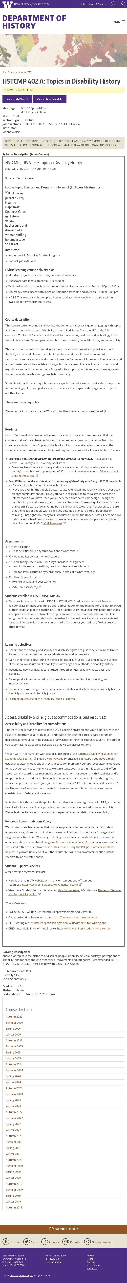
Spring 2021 (13, 1148)
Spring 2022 (13, 1124)
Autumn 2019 (14, 1184)
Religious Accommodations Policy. (64, 842)
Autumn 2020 (14, 1160)
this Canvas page (69, 890)
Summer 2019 (14, 1189)
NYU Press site (52, 523)
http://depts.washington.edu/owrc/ (75, 917)
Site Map (91, 1262)
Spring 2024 (13, 1076)
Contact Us (92, 1268)
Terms (90, 1258)
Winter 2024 (13, 1082)
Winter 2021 (13, 1154)
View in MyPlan (15, 99)
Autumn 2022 (14, 1112)
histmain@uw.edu (53, 1262)
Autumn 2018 (14, 1207)
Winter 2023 (13, 1106)
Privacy (90, 1255)
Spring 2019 (13, 1195)
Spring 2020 (13, 1172)
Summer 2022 (14, 1118)
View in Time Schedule (49, 99)
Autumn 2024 (14, 1064)
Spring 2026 (13, 1028)
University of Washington (21, 1275)
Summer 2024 (14, 1070)
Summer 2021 (14, 1142)
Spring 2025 (13, 1052)
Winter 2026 (13, 1034)
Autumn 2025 (14, 1040)
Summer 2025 (14, 1046)
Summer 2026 (14, 1022)
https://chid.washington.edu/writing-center (83, 928)
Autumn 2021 (14, 1136)
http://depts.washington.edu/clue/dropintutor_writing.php (70, 923)
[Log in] (113, 4)
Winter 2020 (13, 1177)
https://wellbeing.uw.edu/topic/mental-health (50, 884)
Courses (11, 72)
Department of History (34, 21)
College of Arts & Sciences (93, 4)
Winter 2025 (13, 1058)
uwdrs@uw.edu (54, 758)
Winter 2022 (13, 1130)
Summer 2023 (24, 72)
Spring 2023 (13, 1100)
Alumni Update (94, 1265)
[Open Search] (122, 4)
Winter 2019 (13, 1201)
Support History (66, 1229)
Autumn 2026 (14, 1016)
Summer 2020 (14, 1166)
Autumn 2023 (14, 1088)
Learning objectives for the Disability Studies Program (42, 699)
